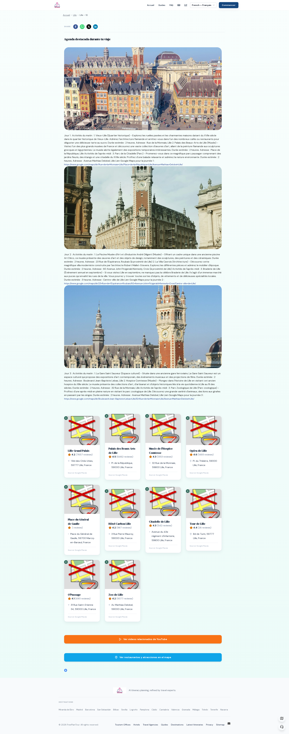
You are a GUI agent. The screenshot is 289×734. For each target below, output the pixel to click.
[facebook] (75, 26)
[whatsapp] (82, 26)
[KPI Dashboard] (185, 5)
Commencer (228, 5)
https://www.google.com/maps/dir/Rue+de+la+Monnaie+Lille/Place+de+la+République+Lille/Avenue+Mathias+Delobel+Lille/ (123, 164)
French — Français (201, 5)
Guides (161, 5)
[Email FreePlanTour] (229, 723)
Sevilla (124, 709)
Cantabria (164, 709)
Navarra (224, 709)
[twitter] (88, 26)
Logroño (134, 709)
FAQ (171, 5)
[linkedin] (95, 26)
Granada (186, 709)
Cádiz (154, 709)
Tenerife (214, 709)
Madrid (79, 709)
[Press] (178, 5)
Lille (75, 15)
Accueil (150, 5)
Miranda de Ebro (66, 709)
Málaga (196, 709)
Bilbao (116, 709)
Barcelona (90, 709)
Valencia (175, 709)
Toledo (205, 709)
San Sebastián (104, 709)
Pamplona (144, 709)
